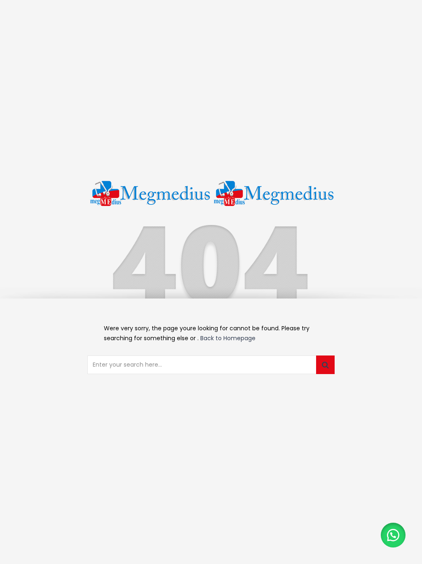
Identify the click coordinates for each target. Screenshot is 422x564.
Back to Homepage (228, 338)
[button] (393, 535)
